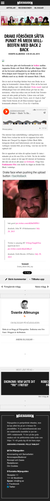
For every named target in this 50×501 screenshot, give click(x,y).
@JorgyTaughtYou (33, 243)
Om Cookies (12, 465)
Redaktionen (12, 463)
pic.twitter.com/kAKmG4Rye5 (20, 248)
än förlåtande (29, 161)
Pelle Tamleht (32, 444)
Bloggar (38, 7)
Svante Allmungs (16, 54)
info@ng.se (19, 480)
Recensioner (25, 7)
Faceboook (14, 483)
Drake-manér (36, 87)
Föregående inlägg (12, 286)
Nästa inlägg (41, 286)
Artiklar (10, 7)
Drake (19, 266)
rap (32, 266)
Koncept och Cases (15, 460)
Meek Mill (26, 266)
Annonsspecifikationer (16, 457)
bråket (36, 65)
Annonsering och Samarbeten (20, 454)
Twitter (12, 486)
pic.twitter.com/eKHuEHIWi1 (27, 223)
